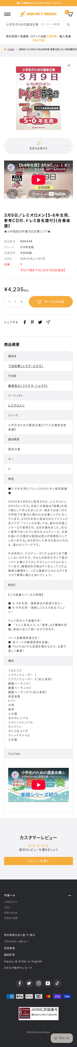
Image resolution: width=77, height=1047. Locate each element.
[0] (70, 14)
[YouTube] (48, 983)
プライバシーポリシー (16, 941)
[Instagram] (38, 983)
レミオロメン (16, 405)
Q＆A (7, 907)
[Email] (48, 322)
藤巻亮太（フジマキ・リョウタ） (28, 385)
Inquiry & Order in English (23, 961)
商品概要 (12, 344)
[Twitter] (40, 322)
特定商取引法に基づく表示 (19, 935)
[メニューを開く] (7, 14)
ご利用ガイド (10, 902)
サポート (9, 895)
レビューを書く (38, 861)
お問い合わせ (11, 913)
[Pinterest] (32, 322)
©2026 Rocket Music (38, 1032)
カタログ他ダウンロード (18, 968)
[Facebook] (25, 322)
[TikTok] (57, 983)
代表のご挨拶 (11, 918)
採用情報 (9, 948)
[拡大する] (69, 65)
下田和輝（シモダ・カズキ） (26, 366)
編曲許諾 (9, 954)
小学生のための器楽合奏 (22, 24)
